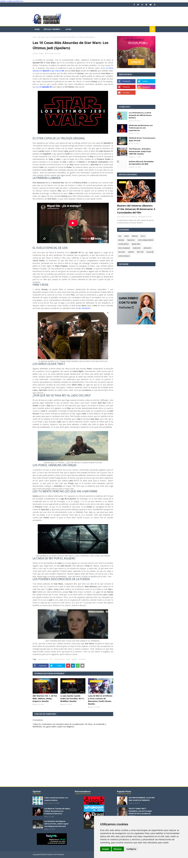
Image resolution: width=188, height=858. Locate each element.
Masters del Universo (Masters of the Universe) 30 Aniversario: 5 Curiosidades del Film (136, 209)
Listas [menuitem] (68, 29)
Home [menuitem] (37, 29)
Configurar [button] (131, 849)
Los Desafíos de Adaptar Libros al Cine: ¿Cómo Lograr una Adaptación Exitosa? (56, 823)
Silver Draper (39, 53)
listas (68, 659)
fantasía (121, 240)
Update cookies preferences (11, 1)
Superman (131, 240)
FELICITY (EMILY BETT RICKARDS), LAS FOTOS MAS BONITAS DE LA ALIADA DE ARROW (140, 812)
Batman (135, 236)
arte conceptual (124, 248)
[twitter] (138, 4)
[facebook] (134, 4)
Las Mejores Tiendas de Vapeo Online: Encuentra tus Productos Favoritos (57, 811)
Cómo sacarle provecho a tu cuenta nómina (56, 798)
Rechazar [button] (118, 849)
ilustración (136, 248)
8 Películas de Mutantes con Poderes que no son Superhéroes (141, 128)
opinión (74, 659)
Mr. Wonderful (84, 308)
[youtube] (150, 4)
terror (143, 236)
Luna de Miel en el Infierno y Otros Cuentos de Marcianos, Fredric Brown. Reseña (100, 700)
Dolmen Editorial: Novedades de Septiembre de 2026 (141, 162)
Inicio (34, 37)
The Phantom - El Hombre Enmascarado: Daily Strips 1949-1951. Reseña (140, 151)
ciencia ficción (43, 659)
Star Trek (140, 252)
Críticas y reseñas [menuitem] (51, 29)
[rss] (154, 4)
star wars (41, 37)
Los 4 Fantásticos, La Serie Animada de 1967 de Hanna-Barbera (140, 115)
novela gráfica (123, 244)
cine (51, 659)
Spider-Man (136, 244)
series (126, 236)
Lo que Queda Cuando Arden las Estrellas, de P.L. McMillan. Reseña (72, 698)
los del (44, 87)
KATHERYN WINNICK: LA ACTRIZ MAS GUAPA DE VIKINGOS (142, 798)
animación (147, 248)
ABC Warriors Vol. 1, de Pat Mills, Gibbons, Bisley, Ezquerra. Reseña (45, 698)
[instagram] (142, 4)
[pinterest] (146, 4)
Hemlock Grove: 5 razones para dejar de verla (142, 139)
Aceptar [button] (105, 849)
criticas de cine (59, 659)
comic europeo (123, 256)
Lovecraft (150, 252)
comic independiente (145, 240)
